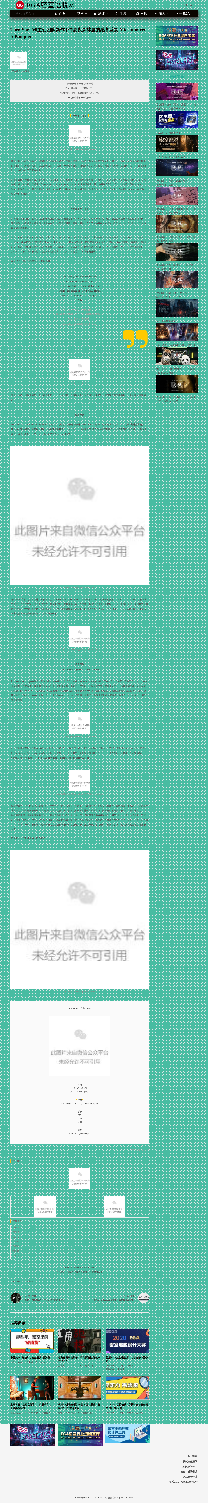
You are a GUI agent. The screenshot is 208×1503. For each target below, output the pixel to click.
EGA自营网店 (190, 1476)
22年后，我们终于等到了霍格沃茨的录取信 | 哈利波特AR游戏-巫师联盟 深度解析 (51, 1227)
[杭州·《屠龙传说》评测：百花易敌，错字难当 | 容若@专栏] (79, 1388)
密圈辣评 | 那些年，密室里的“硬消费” (30, 1357)
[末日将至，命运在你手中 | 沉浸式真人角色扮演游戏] (31, 1388)
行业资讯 (40, 1362)
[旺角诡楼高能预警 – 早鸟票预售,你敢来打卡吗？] (79, 1341)
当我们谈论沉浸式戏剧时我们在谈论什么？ (37, 1232)
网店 (143, 14)
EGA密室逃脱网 (51, 5)
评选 (122, 14)
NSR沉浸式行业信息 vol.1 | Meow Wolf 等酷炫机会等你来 (42, 1237)
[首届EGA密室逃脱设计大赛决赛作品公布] (127, 1341)
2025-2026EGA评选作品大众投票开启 (176, 345)
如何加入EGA (190, 1466)
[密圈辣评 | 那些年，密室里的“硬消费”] (31, 1341)
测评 (101, 14)
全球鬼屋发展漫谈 (166, 321)
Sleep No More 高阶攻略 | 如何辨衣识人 (37, 1255)
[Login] (191, 5)
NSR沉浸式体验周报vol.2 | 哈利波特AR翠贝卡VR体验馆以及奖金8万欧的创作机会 (53, 1241)
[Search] (185, 5)
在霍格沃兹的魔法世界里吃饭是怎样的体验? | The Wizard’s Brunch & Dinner (51, 1246)
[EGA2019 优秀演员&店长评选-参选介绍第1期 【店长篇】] (127, 1388)
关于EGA (183, 14)
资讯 (80, 14)
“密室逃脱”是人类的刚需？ (170, 156)
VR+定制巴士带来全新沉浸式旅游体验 (36, 1251)
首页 (62, 14)
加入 (162, 14)
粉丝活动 (110, 1369)
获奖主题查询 (190, 1461)
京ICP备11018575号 (123, 1497)
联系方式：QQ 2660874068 (183, 1481)
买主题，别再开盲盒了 (168, 132)
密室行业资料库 (189, 1471)
